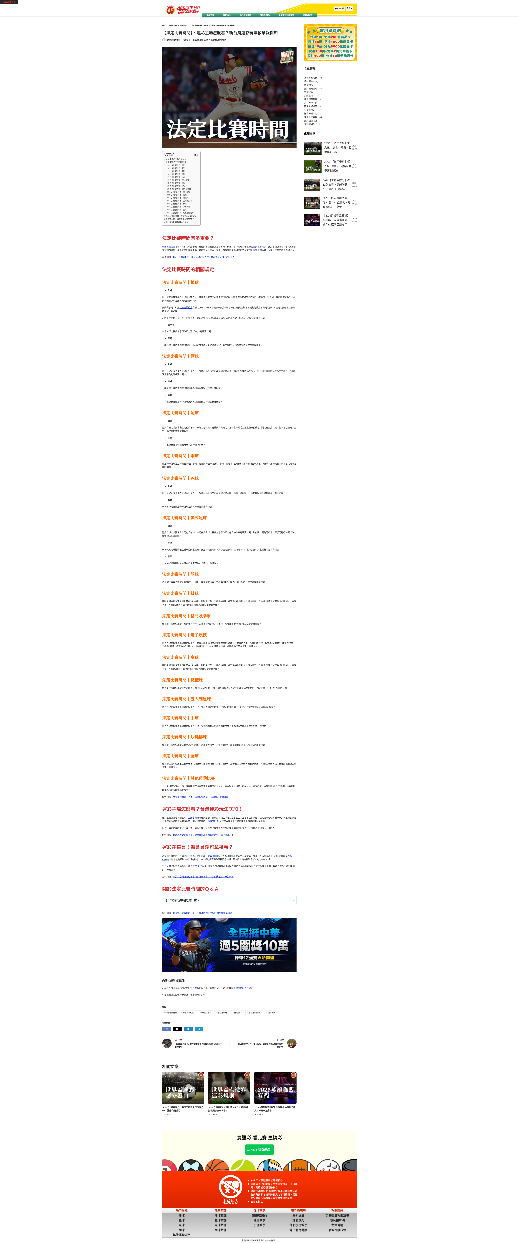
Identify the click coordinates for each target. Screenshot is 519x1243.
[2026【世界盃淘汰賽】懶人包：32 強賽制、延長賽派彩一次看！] (229, 1088)
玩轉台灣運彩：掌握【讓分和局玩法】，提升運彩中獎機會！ (201, 797)
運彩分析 (308, 113)
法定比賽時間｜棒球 (178, 165)
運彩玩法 (270, 1013)
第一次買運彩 (205, 1013)
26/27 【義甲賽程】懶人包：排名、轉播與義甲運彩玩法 (337, 166)
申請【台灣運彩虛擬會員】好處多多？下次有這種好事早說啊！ (203, 876)
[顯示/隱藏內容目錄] (195, 155)
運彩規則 (214, 40)
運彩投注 (227, 15)
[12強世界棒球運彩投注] (229, 945)
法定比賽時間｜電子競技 (180, 192)
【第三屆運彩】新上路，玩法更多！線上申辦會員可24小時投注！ (204, 257)
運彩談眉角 (265, 15)
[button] (339, 8)
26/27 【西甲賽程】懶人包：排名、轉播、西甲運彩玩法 (337, 148)
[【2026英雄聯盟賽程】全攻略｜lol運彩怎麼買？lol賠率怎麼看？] (275, 1088)
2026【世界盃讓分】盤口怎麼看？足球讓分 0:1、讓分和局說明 (336, 185)
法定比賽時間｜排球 (178, 186)
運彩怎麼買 (237, 1013)
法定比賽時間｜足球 (178, 171)
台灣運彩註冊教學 (286, 15)
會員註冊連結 (214, 856)
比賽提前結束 (185, 307)
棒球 (306, 85)
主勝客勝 (192, 818)
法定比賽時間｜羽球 (178, 183)
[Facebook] (166, 1029)
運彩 (197, 988)
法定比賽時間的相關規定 (176, 162)
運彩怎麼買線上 (254, 1013)
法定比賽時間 (259, 247)
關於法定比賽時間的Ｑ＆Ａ (177, 222)
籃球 (306, 92)
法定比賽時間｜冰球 (178, 177)
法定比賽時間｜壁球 (179, 210)
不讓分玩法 (213, 821)
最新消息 (210, 15)
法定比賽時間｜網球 (178, 174)
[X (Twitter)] (177, 1029)
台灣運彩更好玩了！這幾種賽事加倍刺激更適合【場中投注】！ (203, 835)
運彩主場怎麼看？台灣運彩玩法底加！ (182, 216)
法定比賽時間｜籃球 (178, 168)
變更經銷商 (307, 15)
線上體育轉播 (310, 99)
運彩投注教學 (205, 40)
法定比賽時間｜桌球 (179, 195)
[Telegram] (199, 1029)
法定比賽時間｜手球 (179, 204)
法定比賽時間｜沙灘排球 (180, 207)
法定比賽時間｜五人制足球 (181, 201)
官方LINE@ (198, 866)
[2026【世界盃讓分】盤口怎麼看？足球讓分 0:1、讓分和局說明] (183, 1088)
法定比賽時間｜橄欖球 (179, 198)
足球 (306, 110)
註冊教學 (308, 103)
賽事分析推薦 (310, 106)
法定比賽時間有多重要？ (176, 159)
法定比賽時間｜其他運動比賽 (182, 213)
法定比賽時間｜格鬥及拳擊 (180, 189)
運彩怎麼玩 (221, 1013)
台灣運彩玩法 (168, 247)
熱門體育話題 (245, 15)
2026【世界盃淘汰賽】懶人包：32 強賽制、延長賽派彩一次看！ (336, 202)
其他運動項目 (310, 78)
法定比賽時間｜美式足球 (179, 180)
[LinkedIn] (188, 1029)
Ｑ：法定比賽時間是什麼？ (182, 900)
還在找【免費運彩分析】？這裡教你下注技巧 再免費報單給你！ (203, 913)
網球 (306, 96)
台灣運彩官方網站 (244, 988)
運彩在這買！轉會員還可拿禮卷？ (180, 219)
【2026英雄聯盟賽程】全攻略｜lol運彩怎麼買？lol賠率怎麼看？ (336, 220)
